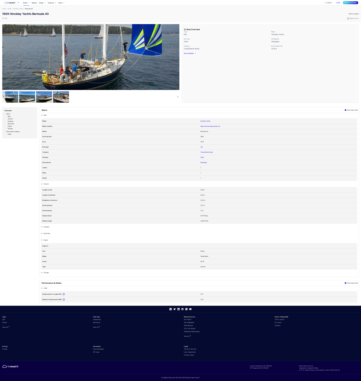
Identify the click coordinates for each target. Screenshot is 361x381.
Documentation (98, 349)
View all (5, 327)
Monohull (96, 322)
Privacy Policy (189, 355)
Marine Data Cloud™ (192, 378)
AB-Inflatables (189, 322)
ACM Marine (188, 325)
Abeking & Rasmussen (192, 331)
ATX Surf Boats (189, 328)
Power (4, 322)
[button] (90, 57)
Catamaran (97, 319)
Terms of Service (190, 349)
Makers (34, 3)
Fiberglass (204, 162)
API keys (96, 352)
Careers (277, 325)
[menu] (173, 2)
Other (186, 42)
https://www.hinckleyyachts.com (210, 126)
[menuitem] (26, 3)
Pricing (4, 349)
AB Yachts (187, 319)
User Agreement (190, 352)
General (10, 119)
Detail (9, 134)
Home (4, 9)
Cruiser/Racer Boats (191, 49)
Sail (185, 34)
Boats (9, 9)
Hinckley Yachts (18, 9)
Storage (10, 128)
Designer (10, 121)
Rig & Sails (11, 123)
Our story (278, 322)
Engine (10, 126)
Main (9, 116)
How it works (279, 319)
